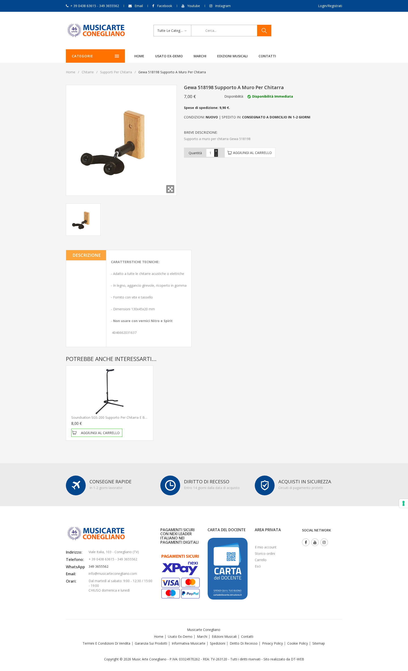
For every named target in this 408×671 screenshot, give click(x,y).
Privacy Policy (272, 643)
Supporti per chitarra (116, 72)
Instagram (223, 6)
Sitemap (318, 643)
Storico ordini (265, 553)
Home (139, 56)
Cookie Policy (297, 643)
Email (139, 6)
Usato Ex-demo (180, 636)
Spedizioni (217, 643)
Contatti (267, 56)
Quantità (195, 153)
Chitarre (88, 72)
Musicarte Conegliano (203, 629)
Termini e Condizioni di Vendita (106, 643)
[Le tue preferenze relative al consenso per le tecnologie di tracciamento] (403, 503)
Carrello (261, 560)
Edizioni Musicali (232, 56)
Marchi (200, 56)
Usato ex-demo (169, 56)
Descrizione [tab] (86, 255)
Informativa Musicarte (188, 643)
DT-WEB (297, 659)
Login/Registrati (330, 6)
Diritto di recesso (244, 643)
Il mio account (265, 547)
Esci (258, 566)
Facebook (164, 6)
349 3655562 (98, 566)
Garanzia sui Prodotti (151, 643)
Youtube (193, 6)
